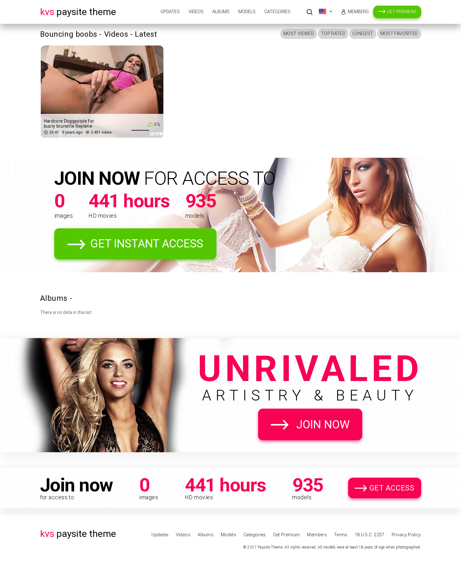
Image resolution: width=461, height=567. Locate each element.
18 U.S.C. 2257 (369, 534)
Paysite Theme (78, 11)
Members (358, 11)
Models (247, 11)
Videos (196, 11)
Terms (340, 534)
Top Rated (333, 33)
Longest (362, 33)
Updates (170, 11)
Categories (277, 11)
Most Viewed (298, 33)
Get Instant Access (146, 243)
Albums (221, 11)
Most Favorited (399, 33)
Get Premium (401, 11)
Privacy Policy (406, 534)
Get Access (392, 488)
